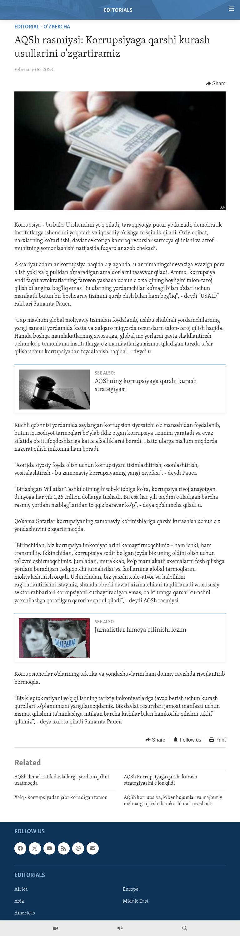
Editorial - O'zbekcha (42, 27)
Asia (19, 901)
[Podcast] (78, 848)
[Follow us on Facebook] (20, 848)
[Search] (184, 928)
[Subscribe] (92, 848)
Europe (130, 889)
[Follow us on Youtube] (49, 848)
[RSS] (64, 848)
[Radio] (120, 928)
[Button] (216, 84)
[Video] (55, 928)
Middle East (135, 901)
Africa (21, 889)
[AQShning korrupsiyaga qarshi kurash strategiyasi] (54, 389)
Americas (24, 913)
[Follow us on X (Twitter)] (35, 848)
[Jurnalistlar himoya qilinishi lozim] (54, 638)
